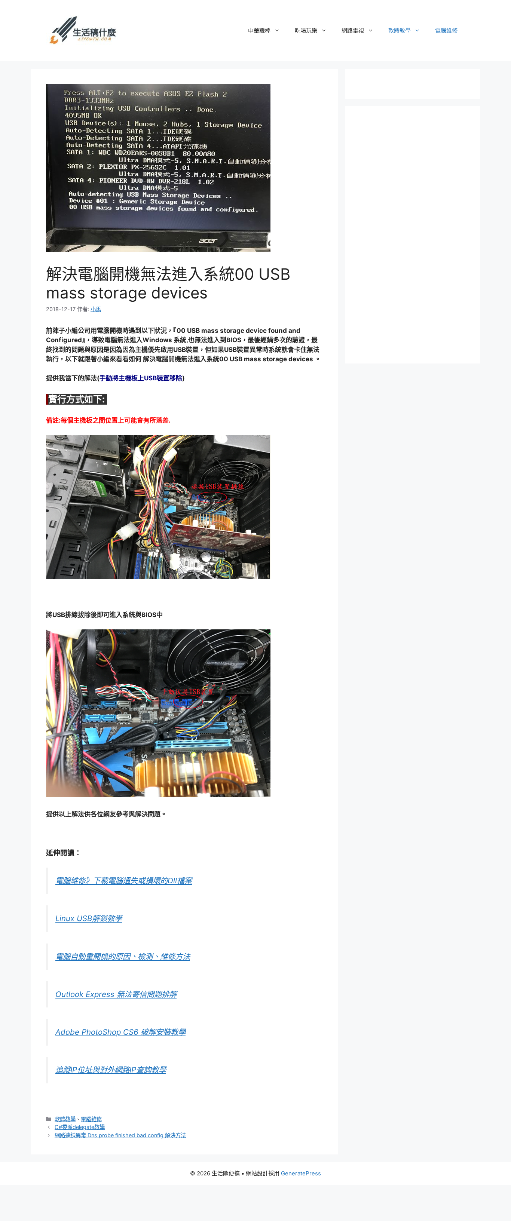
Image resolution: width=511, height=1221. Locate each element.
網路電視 (353, 30)
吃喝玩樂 (306, 30)
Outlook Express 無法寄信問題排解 (116, 994)
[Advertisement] (416, 233)
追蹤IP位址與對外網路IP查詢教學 (110, 1069)
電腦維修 (446, 30)
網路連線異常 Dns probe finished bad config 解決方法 (120, 1135)
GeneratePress (301, 1173)
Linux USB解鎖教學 (88, 918)
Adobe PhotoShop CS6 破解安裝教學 (120, 1032)
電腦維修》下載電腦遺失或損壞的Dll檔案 (123, 880)
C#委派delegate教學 (80, 1127)
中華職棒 (259, 30)
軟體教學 (399, 30)
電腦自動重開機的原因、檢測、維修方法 (122, 956)
